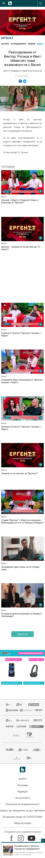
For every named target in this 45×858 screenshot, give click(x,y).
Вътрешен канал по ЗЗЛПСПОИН (22, 816)
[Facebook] (12, 837)
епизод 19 (14, 152)
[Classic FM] (16, 758)
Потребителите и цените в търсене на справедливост (27, 847)
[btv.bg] (8, 704)
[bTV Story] (24, 710)
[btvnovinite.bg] (22, 720)
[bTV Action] (10, 710)
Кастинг (5, 44)
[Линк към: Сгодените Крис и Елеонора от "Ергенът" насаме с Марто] (22, 372)
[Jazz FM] (35, 750)
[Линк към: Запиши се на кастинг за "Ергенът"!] (22, 465)
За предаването (18, 44)
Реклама (22, 785)
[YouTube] (31, 837)
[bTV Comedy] (19, 704)
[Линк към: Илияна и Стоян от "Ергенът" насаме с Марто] (22, 419)
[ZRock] (29, 758)
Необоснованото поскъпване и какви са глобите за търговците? (28, 853)
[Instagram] (21, 837)
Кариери (23, 791)
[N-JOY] (9, 750)
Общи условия (22, 823)
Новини (31, 44)
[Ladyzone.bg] (20, 726)
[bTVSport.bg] (34, 726)
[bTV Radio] (23, 750)
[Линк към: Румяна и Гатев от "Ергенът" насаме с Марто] (22, 325)
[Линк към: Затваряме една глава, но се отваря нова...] (22, 559)
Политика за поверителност (22, 804)
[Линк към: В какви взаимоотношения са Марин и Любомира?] (22, 606)
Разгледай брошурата (31, 653)
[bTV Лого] (22, 769)
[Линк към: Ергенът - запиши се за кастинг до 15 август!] (22, 239)
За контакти (22, 797)
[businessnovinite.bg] (36, 720)
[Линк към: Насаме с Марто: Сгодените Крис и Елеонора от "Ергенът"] (22, 193)
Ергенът (7, 38)
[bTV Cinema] (33, 704)
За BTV (22, 778)
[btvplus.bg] (8, 720)
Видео (40, 44)
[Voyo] (8, 726)
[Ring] (37, 710)
